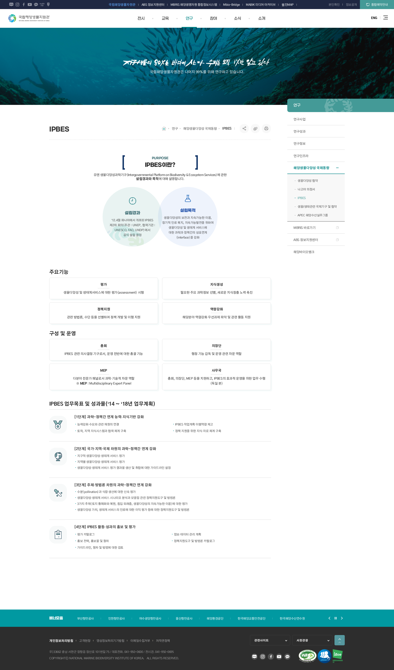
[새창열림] (307, 662)
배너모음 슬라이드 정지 (335, 618)
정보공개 (351, 4)
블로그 (11, 4)
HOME (164, 128)
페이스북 (24, 4)
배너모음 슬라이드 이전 (329, 618)
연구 (175, 128)
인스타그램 (17, 4)
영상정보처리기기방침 (110, 640)
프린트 (266, 128)
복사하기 (255, 128)
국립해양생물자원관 (29, 18)
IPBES (226, 128)
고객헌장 (84, 640)
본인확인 (334, 4)
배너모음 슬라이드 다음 (342, 618)
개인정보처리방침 (61, 640)
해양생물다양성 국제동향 (200, 128)
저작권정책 (163, 640)
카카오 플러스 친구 (36, 4)
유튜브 (30, 4)
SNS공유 (244, 128)
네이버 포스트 (48, 4)
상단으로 (339, 640)
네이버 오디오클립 (42, 4)
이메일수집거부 (140, 640)
